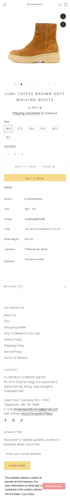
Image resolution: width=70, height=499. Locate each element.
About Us (10, 315)
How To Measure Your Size (22, 333)
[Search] (59, 4)
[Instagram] (13, 420)
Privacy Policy (13, 340)
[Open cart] (65, 4)
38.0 (31, 129)
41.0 (8, 137)
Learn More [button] (27, 493)
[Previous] (15, 84)
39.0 (43, 129)
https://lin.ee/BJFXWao (36, 414)
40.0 (54, 129)
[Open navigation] (4, 4)
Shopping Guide (15, 327)
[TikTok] (21, 420)
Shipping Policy (14, 346)
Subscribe (17, 465)
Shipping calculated (26, 113)
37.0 (20, 129)
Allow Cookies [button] (54, 486)
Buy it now (35, 178)
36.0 (8, 129)
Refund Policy (13, 352)
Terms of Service (15, 358)
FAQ (6, 321)
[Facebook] (5, 420)
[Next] (54, 84)
